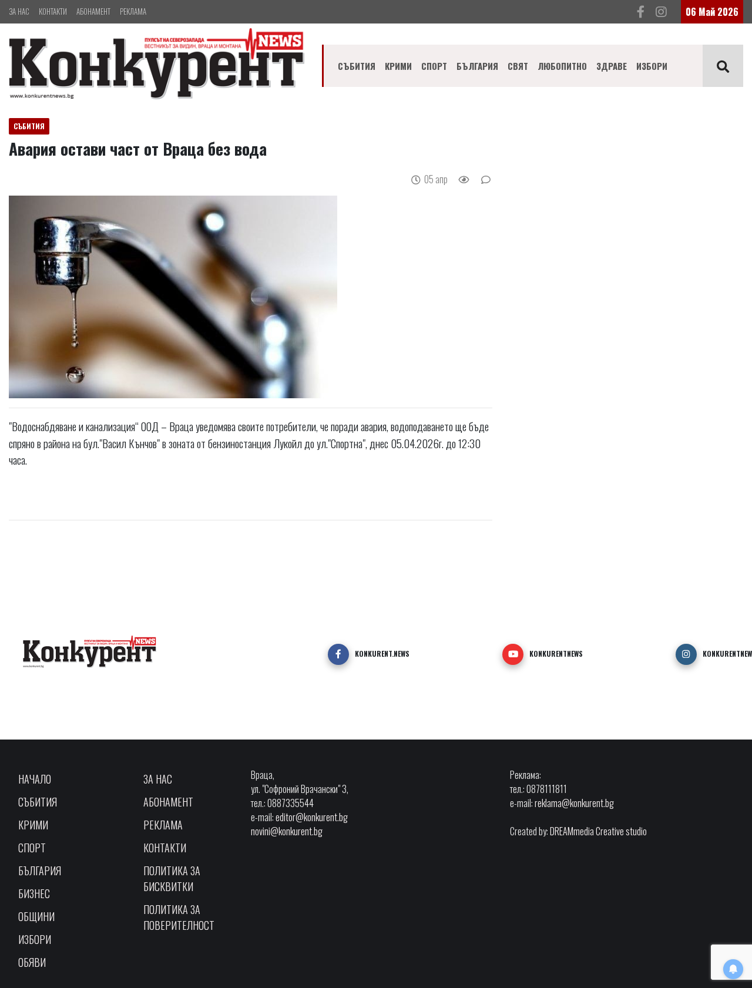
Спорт (434, 65)
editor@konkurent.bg (312, 817)
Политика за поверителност (178, 917)
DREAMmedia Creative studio (598, 831)
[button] (338, 654)
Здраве (611, 65)
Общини (36, 916)
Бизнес (34, 893)
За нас (19, 11)
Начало (34, 779)
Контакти (53, 11)
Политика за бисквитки (171, 878)
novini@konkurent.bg (287, 831)
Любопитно (562, 65)
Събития (356, 65)
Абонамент (93, 11)
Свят (518, 65)
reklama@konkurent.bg (574, 803)
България (477, 65)
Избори (651, 65)
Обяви (32, 962)
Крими (398, 65)
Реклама (133, 11)
